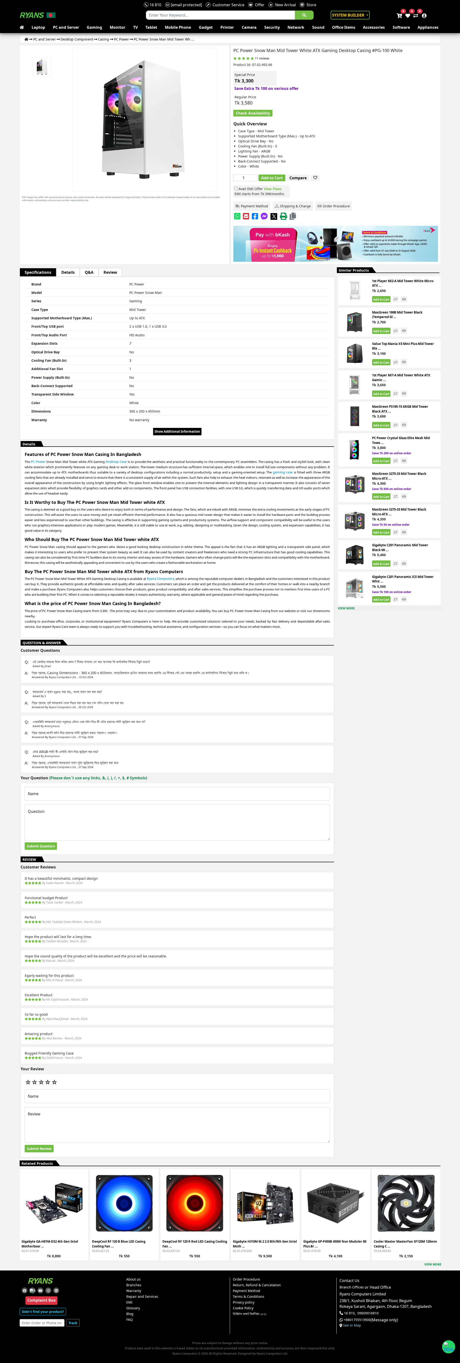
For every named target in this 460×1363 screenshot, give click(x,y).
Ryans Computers (160, 579)
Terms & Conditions (248, 1296)
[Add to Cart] (82, 1181)
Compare (298, 178)
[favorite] (315, 178)
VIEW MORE (346, 608)
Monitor (117, 27)
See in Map (352, 1325)
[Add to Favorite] (82, 1198)
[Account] (423, 15)
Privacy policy (243, 1302)
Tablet (151, 27)
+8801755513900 (357, 1320)
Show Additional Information (177, 431)
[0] (414, 15)
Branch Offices (351, 1287)
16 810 (155, 4)
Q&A (89, 272)
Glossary (133, 1308)
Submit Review (39, 1148)
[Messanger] (264, 216)
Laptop (38, 27)
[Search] (304, 15)
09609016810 (368, 1313)
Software (401, 27)
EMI (129, 1302)
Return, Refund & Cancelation (257, 1285)
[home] (23, 27)
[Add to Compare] (82, 1189)
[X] (273, 216)
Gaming (94, 27)
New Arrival (284, 4)
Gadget (206, 27)
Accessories (374, 27)
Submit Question (41, 846)
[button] (293, 216)
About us (133, 1279)
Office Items (343, 27)
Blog (129, 1314)
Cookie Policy (243, 1308)
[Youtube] (40, 1290)
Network (296, 27)
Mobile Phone (178, 27)
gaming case (283, 472)
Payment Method (246, 1291)
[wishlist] (407, 15)
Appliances (428, 27)
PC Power (121, 39)
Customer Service (227, 4)
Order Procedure (246, 1279)
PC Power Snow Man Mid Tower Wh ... (164, 39)
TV (135, 27)
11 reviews (262, 58)
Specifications (38, 272)
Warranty (133, 1291)
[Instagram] (48, 1290)
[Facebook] (255, 216)
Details (68, 272)
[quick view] (404, 299)
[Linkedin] (56, 1290)
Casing (103, 39)
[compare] (395, 299)
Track (73, 1323)
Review (110, 272)
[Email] (246, 216)
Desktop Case (116, 462)
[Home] (26, 39)
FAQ (129, 1319)
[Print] (283, 216)
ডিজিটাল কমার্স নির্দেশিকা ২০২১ (250, 1314)
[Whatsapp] (237, 216)
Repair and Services (142, 1296)
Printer (227, 27)
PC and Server (66, 27)
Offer (258, 4)
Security (272, 27)
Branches (133, 1285)
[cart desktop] (399, 15)
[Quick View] (82, 1207)
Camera (249, 27)
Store (310, 4)
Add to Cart (272, 178)
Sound (318, 27)
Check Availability (253, 113)
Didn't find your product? (43, 1311)
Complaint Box (41, 1300)
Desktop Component (77, 39)
